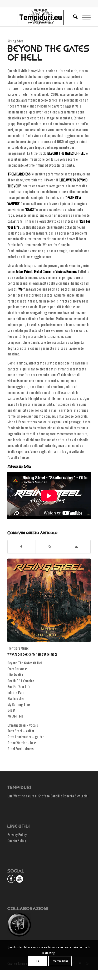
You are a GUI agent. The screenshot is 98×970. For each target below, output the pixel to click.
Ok (37, 961)
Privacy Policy (17, 834)
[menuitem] (73, 16)
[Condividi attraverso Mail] (76, 547)
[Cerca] (73, 16)
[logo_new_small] (40, 16)
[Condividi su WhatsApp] (49, 547)
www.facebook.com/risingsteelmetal (32, 654)
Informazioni (60, 961)
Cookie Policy (16, 840)
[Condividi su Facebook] (21, 547)
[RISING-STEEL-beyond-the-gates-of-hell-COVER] (49, 600)
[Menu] (84, 16)
